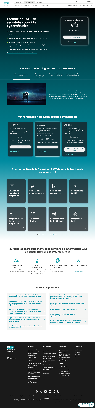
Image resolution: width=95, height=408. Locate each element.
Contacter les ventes (48, 363)
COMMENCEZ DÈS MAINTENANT (47, 147)
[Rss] (58, 392)
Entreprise (45, 352)
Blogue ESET (78, 354)
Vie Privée (31, 396)
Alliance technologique (64, 357)
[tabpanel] (47, 95)
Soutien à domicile (63, 371)
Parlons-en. (55, 235)
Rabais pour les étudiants (34, 369)
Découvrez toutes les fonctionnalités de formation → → (22, 53)
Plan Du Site (47, 398)
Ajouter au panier (75, 37)
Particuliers (18, 2)
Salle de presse (78, 350)
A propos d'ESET (78, 349)
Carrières (77, 356)
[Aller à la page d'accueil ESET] (6, 3)
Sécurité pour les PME (33, 353)
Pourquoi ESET (44, 5)
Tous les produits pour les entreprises (49, 354)
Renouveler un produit (64, 369)
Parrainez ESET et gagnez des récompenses (34, 373)
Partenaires (39, 2)
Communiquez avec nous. (79, 41)
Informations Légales (44, 396)
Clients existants (63, 366)
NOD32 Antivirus (32, 357)
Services (35, 5)
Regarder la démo (47, 364)
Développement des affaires (65, 359)
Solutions (26, 5)
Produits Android (32, 355)
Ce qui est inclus (14, 151)
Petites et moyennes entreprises (48, 349)
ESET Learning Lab (47, 358)
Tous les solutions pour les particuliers (34, 349)
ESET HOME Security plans (34, 352)
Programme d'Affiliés (64, 360)
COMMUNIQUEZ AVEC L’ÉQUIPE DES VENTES (74, 149)
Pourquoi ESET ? (31, 367)
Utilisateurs (75, 26)
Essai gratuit (31, 381)
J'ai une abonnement (32, 382)
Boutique (83, 1)
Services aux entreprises (49, 356)
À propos (72, 1)
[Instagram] (54, 392)
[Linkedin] (50, 392)
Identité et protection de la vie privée (34, 359)
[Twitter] (40, 392)
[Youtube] (45, 392)
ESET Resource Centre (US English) (49, 360)
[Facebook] (36, 392)
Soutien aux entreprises (64, 373)
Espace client (86, 5)
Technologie (77, 352)
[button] (72, 25)
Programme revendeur (64, 350)
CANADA (90, 1)
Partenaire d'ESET (63, 349)
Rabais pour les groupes (33, 370)
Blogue (77, 1)
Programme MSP (63, 352)
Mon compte (62, 368)
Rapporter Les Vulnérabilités (76, 396)
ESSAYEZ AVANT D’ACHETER (20, 147)
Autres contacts (10, 353)
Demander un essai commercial (48, 372)
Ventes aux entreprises (73, 5)
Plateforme (17, 5)
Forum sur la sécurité (64, 375)
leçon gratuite (79, 271)
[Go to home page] (10, 347)
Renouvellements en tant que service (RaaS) (65, 355)
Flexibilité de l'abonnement (34, 363)
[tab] (21, 76)
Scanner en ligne (32, 362)
